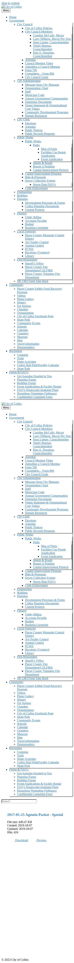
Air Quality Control (37, 242)
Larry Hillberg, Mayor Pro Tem (52, 38)
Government (16, 20)
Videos (21, 295)
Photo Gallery (25, 299)
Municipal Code (34, 95)
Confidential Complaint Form (34, 396)
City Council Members (38, 31)
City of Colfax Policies (38, 28)
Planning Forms (26, 379)
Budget (29, 224)
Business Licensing (36, 227)
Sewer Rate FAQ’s (44, 184)
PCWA (29, 249)
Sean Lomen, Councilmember (51, 42)
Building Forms (26, 383)
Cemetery (23, 333)
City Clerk (23, 119)
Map (20, 340)
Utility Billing (33, 217)
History (21, 302)
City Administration (29, 81)
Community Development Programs (46, 112)
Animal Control (34, 245)
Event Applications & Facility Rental (39, 386)
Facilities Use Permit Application (53, 154)
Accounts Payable (36, 220)
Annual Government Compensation (46, 98)
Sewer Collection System (40, 180)
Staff (28, 91)
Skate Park (23, 319)
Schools (22, 326)
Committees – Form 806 (39, 73)
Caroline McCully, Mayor (48, 35)
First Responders (27, 259)
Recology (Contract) (37, 252)
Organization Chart (36, 88)
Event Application (52, 159)
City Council (24, 24)
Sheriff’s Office (34, 263)
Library (29, 256)
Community (16, 285)
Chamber (22, 309)
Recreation (15, 351)
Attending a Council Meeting (42, 66)
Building (22, 195)
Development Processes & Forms (45, 202)
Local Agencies (26, 231)
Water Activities (26, 361)
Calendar (22, 330)
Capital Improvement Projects (50, 170)
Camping (22, 354)
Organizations (25, 312)
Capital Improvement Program (43, 173)
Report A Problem (44, 166)
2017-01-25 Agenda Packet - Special (35, 815)
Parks (36, 145)
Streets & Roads (42, 163)
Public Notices (34, 130)
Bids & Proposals (35, 177)
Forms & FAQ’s (18, 372)
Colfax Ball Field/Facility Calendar (38, 365)
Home (13, 17)
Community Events (28, 323)
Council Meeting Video (39, 63)
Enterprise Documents (38, 102)
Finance (22, 213)
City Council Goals (36, 77)
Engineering (24, 192)
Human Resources (36, 115)
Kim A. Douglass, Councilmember (44, 54)
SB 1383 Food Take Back (32, 281)
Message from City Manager (42, 84)
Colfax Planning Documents (42, 206)
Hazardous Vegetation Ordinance (37, 393)
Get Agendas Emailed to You (34, 376)
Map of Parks (49, 149)
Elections (30, 123)
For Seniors (24, 306)
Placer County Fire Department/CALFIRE (39, 268)
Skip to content (11, 3)
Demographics (26, 347)
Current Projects (34, 209)
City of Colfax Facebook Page (35, 316)
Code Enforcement (36, 188)
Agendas (30, 60)
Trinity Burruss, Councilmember (42, 47)
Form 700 (31, 70)
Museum (22, 337)
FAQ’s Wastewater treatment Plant (37, 390)
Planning (22, 199)
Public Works (25, 137)
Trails (20, 358)
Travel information (28, 343)
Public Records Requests (40, 133)
